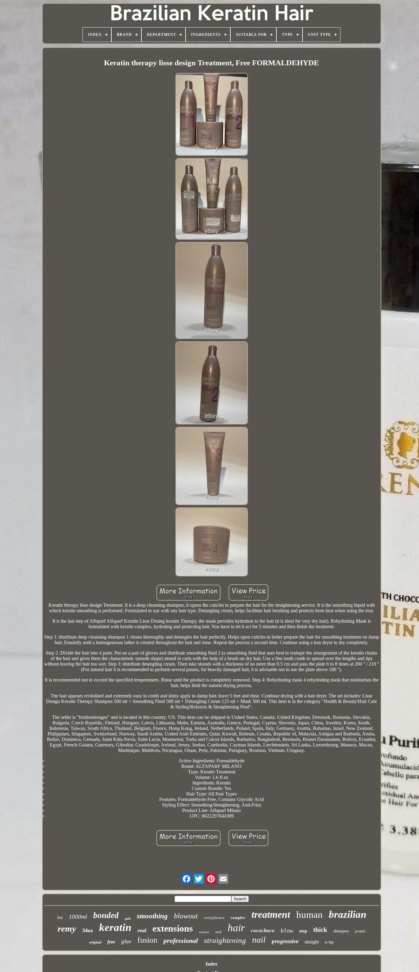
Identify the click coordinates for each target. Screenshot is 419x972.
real (141, 930)
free (111, 941)
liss (60, 917)
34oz (87, 930)
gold (128, 918)
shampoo (341, 931)
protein (360, 931)
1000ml (78, 916)
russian (204, 932)
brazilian (347, 914)
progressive (285, 941)
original (95, 942)
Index (211, 963)
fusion (147, 940)
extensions (172, 928)
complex (238, 917)
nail (259, 939)
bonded (106, 915)
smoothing (152, 916)
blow (287, 931)
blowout (186, 916)
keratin (115, 927)
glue (126, 941)
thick (320, 929)
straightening (225, 940)
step (303, 930)
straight (312, 941)
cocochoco (263, 930)
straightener (214, 917)
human (309, 914)
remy (67, 928)
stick (218, 932)
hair (236, 927)
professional (180, 940)
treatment (271, 914)
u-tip (329, 942)
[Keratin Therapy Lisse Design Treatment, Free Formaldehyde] (211, 115)
